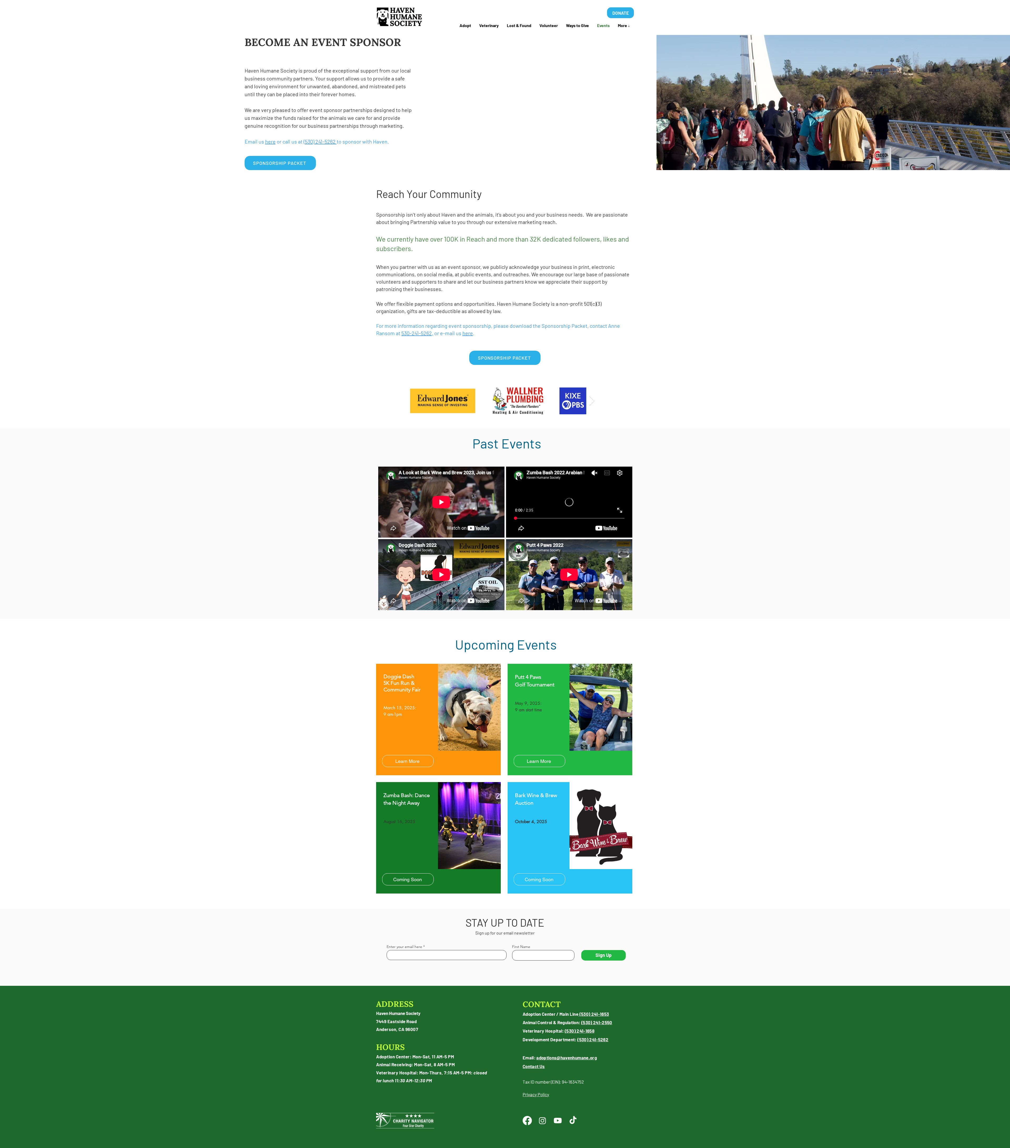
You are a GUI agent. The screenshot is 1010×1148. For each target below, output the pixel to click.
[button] (519, 25)
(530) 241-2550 (596, 1022)
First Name (521, 946)
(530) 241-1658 (579, 1030)
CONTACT (542, 1004)
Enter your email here (404, 946)
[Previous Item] (418, 401)
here (270, 141)
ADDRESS (394, 1004)
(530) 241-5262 (320, 141)
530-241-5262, (417, 333)
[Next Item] (592, 401)
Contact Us (534, 1066)
